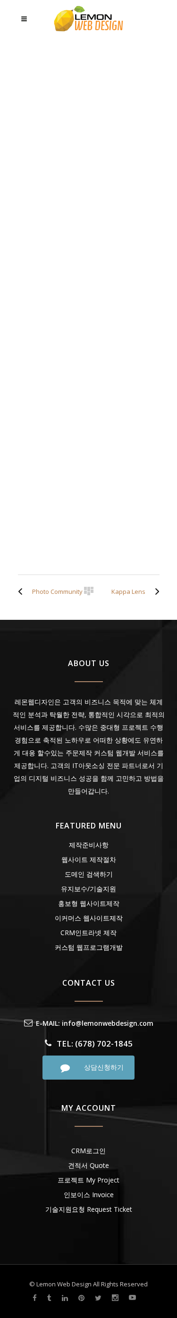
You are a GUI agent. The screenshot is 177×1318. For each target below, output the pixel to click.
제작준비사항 (89, 844)
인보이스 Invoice (89, 1194)
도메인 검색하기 (89, 874)
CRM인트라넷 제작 (88, 932)
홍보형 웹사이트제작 (88, 903)
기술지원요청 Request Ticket (88, 1209)
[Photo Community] (22, 591)
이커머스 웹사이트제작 (89, 917)
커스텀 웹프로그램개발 (89, 947)
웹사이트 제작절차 (88, 859)
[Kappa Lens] (155, 591)
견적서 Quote (88, 1165)
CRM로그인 (88, 1150)
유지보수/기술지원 (88, 888)
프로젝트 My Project (88, 1179)
